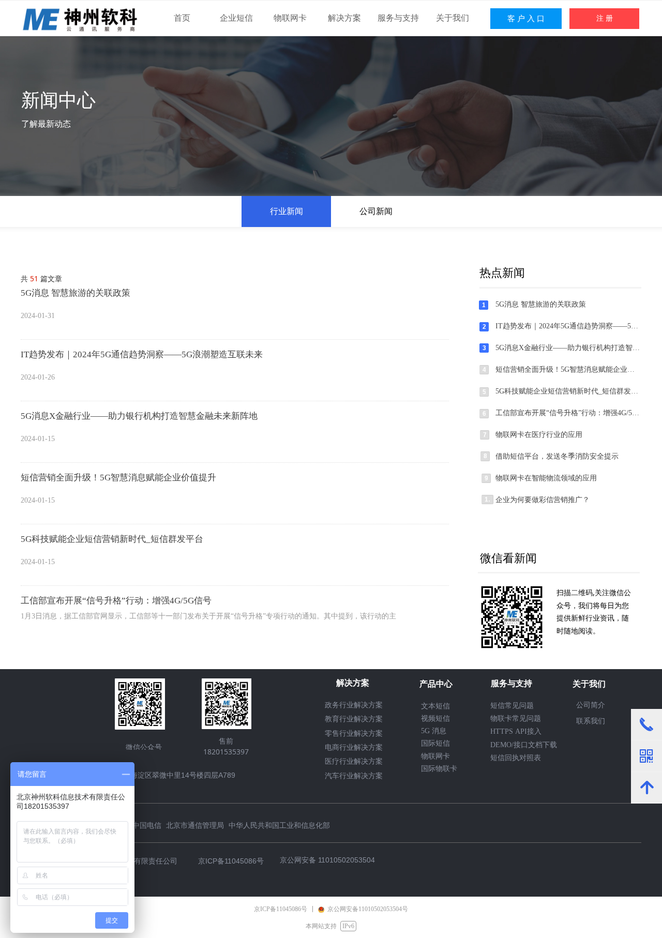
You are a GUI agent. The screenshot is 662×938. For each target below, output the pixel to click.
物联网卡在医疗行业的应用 (538, 434)
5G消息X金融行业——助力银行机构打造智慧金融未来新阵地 (139, 416)
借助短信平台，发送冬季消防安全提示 (557, 456)
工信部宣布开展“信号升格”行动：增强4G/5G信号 (116, 601)
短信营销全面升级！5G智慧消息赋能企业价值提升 (118, 477)
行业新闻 (286, 211)
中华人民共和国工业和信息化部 (279, 825)
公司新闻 (376, 211)
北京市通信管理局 (195, 825)
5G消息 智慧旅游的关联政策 (75, 293)
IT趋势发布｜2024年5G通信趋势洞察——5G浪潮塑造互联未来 (142, 354)
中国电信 (146, 825)
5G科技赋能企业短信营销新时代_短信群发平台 (112, 539)
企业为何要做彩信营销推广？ (542, 500)
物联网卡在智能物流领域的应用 (546, 478)
